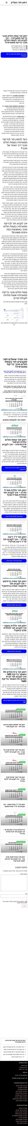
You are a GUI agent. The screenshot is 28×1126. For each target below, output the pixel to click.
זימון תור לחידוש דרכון (21, 1091)
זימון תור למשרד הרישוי (21, 1097)
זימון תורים (24, 413)
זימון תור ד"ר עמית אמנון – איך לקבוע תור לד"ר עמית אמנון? (14, 805)
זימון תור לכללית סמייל (21, 1093)
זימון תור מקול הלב (22, 1089)
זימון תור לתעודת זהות (21, 1100)
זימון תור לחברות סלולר (21, 1114)
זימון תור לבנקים (23, 1108)
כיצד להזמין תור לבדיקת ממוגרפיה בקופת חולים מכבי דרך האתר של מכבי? (13, 1047)
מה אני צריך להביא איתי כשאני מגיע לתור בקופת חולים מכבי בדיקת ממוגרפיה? (14, 391)
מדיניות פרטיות (23, 1067)
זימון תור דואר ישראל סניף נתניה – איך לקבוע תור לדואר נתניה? (14, 779)
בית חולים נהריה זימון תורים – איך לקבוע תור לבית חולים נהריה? (14, 832)
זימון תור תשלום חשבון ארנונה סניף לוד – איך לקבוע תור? (14, 726)
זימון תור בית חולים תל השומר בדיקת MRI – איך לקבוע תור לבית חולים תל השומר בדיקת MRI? (14, 677)
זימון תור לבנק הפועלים (21, 1095)
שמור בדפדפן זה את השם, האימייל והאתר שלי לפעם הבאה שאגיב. (15, 902)
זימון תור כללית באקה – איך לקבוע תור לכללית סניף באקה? (14, 628)
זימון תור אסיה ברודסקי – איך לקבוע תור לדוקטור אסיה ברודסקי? (14, 583)
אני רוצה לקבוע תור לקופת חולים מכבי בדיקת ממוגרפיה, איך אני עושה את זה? (14, 371)
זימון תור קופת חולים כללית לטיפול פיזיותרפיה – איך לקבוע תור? (14, 443)
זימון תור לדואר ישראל (21, 1110)
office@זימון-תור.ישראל (21, 1075)
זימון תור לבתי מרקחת (21, 1121)
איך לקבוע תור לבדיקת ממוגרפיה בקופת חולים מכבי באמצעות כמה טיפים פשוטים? (13, 1049)
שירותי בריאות (16, 413)
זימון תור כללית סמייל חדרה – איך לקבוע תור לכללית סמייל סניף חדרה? (14, 494)
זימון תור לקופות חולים (21, 1119)
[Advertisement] (14, 20)
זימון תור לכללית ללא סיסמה (20, 1099)
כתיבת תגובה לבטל (17, 1057)
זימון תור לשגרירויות (22, 1123)
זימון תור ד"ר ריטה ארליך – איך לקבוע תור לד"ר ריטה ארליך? (14, 539)
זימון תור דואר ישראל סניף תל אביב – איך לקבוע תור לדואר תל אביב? (14, 752)
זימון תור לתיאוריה (22, 1087)
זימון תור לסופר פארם (21, 1086)
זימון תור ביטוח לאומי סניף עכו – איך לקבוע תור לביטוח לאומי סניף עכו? (15, 859)
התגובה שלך (23, 874)
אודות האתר (24, 1065)
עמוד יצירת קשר (23, 1069)
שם (26, 893)
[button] (6, 2)
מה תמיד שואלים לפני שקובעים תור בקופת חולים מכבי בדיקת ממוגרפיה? (13, 1054)
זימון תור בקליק (19, 2)
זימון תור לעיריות (23, 1117)
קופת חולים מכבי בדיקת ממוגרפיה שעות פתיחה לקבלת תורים (13, 1052)
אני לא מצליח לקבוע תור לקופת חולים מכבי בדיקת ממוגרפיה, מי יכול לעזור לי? (15, 387)
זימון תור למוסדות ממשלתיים (19, 1115)
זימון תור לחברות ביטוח (21, 1112)
